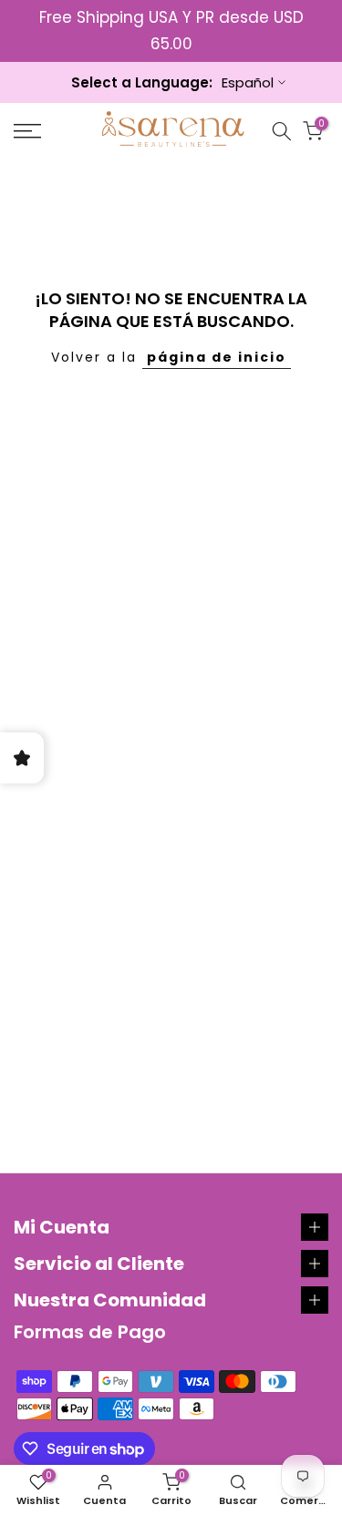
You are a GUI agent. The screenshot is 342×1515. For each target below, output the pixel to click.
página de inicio (216, 357)
